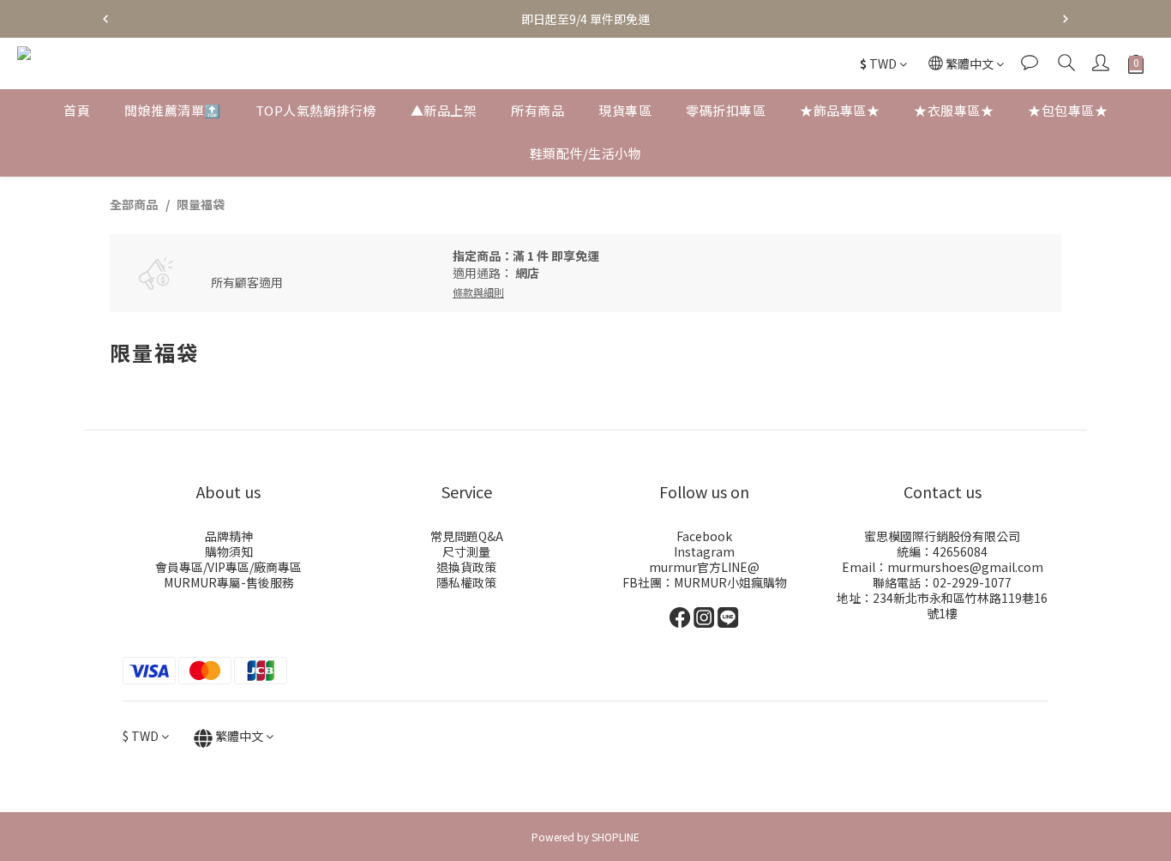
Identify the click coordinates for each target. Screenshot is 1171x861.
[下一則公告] (1065, 19)
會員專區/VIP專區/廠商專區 (228, 566)
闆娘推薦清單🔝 (172, 110)
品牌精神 (229, 536)
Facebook (704, 536)
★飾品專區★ (840, 110)
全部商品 (134, 204)
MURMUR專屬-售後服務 (229, 582)
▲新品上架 (444, 110)
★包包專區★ (1068, 110)
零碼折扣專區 (726, 110)
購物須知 (229, 551)
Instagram (704, 551)
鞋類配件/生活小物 (586, 154)
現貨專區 (625, 110)
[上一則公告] (105, 19)
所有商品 (537, 110)
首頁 (76, 110)
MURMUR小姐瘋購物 (730, 582)
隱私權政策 (466, 582)
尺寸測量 (466, 551)
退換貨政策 (466, 566)
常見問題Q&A (466, 536)
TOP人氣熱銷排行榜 (315, 110)
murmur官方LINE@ (704, 566)
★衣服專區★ (954, 110)
